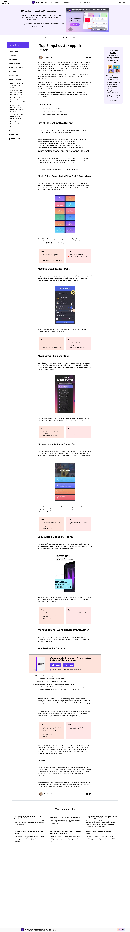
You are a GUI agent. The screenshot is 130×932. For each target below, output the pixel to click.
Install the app (63, 509)
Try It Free (57, 665)
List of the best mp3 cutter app (51, 108)
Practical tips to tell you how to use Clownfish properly (17, 124)
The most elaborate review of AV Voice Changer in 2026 (16, 116)
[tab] (18, 51)
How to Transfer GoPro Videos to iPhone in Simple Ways (17, 85)
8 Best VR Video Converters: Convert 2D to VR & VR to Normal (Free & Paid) (17, 108)
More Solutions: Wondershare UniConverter (55, 114)
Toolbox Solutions (50, 37)
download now (75, 243)
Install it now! (60, 331)
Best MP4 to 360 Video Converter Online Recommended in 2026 (17, 100)
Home (40, 37)
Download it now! (51, 601)
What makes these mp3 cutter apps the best (55, 111)
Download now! (78, 420)
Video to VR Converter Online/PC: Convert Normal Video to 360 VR (17, 92)
